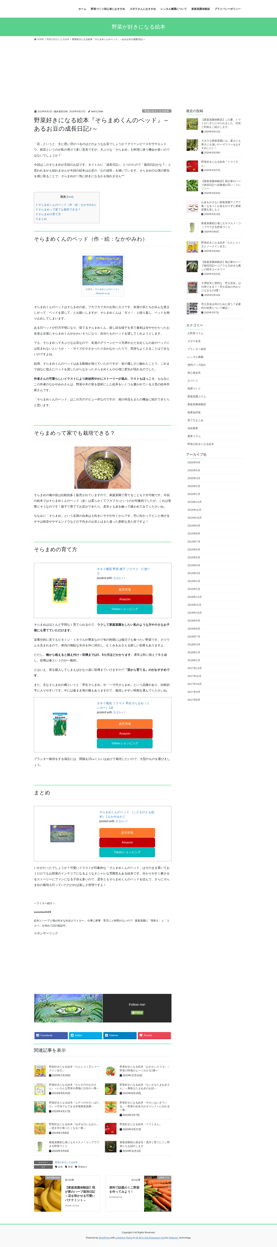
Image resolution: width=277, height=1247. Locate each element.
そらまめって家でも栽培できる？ (58, 209)
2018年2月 (193, 652)
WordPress (104, 1237)
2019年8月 (193, 533)
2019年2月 (193, 581)
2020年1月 (193, 494)
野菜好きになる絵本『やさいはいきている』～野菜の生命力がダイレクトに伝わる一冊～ (145, 1106)
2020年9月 (193, 462)
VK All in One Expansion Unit (150, 1237)
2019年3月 (193, 573)
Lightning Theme (124, 1237)
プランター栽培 (196, 349)
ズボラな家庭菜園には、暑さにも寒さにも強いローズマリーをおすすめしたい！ (221, 144)
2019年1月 (193, 588)
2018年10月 (194, 612)
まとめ (41, 218)
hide (70, 196)
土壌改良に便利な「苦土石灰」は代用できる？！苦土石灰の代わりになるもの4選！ (221, 287)
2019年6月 (193, 549)
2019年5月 (193, 557)
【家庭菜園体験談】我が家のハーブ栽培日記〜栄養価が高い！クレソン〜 (221, 185)
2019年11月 (194, 509)
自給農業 (192, 428)
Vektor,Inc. (173, 1237)
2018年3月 (193, 644)
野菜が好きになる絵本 (157, 111)
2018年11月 (194, 604)
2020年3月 (193, 478)
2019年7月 (193, 541)
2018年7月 (193, 636)
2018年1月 (193, 660)
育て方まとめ (195, 420)
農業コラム (194, 436)
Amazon (124, 599)
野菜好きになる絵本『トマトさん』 (141, 1124)
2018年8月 (193, 628)
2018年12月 (194, 596)
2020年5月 (193, 470)
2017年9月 (193, 691)
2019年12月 (194, 501)
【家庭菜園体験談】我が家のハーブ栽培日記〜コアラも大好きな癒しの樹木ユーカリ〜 (221, 265)
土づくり (192, 380)
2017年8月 (193, 699)
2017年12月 (194, 668)
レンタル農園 (195, 356)
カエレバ (119, 578)
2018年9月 (193, 620)
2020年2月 (193, 486)
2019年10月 (194, 517)
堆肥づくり (194, 388)
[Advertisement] (138, 70)
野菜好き (82, 1167)
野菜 (70, 1167)
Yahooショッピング (124, 609)
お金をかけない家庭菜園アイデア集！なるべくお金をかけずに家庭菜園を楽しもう (221, 206)
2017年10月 (194, 683)
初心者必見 (194, 372)
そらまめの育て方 (48, 214)
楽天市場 (125, 589)
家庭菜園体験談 (196, 404)
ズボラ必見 (194, 341)
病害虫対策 (194, 412)
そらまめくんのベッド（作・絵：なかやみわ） (67, 204)
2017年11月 (194, 676)
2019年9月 (193, 525)
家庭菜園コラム (196, 396)
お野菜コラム (195, 333)
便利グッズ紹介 (196, 364)
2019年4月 (193, 565)
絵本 (60, 1167)
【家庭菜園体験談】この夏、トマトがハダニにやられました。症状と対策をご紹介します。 (221, 123)
